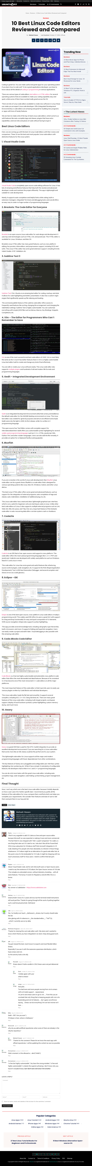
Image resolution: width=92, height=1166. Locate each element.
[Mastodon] (38, 825)
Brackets (5, 234)
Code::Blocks (6, 676)
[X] (86, 4)
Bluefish (50, 480)
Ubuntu (32, 1161)
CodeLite (5, 553)
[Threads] (89, 4)
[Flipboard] (78, 4)
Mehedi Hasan (33, 35)
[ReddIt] (50, 40)
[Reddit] (83, 4)
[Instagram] (22, 825)
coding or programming (30, 89)
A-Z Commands (69, 126)
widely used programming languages (15, 433)
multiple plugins (14, 369)
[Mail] (24, 825)
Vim (3, 357)
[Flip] (58, 40)
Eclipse (4, 615)
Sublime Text (6, 293)
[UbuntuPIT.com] (9, 4)
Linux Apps (11, 805)
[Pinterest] (80, 4)
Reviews (32, 13)
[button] (61, 4)
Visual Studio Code (8, 185)
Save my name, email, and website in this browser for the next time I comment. (27, 1101)
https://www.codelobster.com (36, 887)
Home (27, 13)
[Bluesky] (35, 825)
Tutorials (67, 97)
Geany (4, 747)
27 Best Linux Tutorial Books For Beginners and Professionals (24, 1142)
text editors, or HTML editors (40, 94)
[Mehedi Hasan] (9, 818)
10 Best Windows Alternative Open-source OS (68, 1142)
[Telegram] (54, 40)
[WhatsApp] (46, 40)
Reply (9, 859)
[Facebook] (75, 4)
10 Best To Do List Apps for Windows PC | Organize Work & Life (74, 90)
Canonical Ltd (53, 1161)
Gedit (3, 414)
